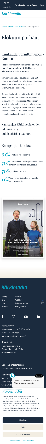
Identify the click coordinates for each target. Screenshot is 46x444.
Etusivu (4, 26)
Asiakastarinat (21, 303)
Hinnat (5, 306)
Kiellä (23, 427)
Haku (42, 5)
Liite (3, 303)
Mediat (18, 296)
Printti (4, 296)
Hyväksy (23, 420)
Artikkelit (19, 300)
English (6, 3)
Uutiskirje (6, 7)
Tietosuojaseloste (28, 440)
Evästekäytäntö (15, 440)
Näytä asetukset (23, 434)
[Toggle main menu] (41, 14)
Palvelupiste (20, 5)
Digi (3, 300)
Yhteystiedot (20, 306)
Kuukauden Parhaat (17, 26)
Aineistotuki (32, 5)
